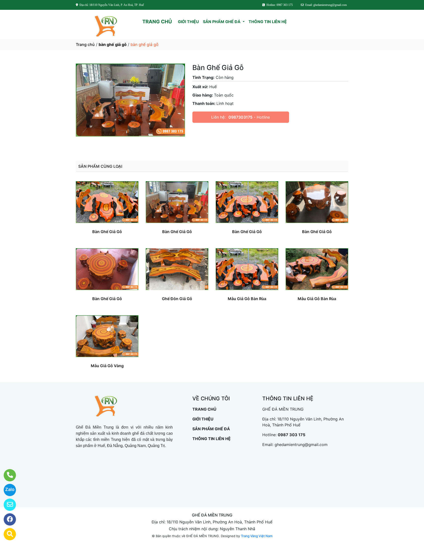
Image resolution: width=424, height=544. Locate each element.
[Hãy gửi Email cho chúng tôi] (6, 505)
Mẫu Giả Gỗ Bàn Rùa (247, 298)
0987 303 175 (291, 434)
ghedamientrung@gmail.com (301, 444)
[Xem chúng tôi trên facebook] (6, 519)
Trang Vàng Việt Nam (256, 536)
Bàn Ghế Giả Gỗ (107, 231)
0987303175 (240, 117)
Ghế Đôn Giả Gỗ (177, 298)
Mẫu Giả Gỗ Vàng (107, 365)
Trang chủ (85, 44)
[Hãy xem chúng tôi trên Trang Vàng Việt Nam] (6, 534)
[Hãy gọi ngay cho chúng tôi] (6, 475)
